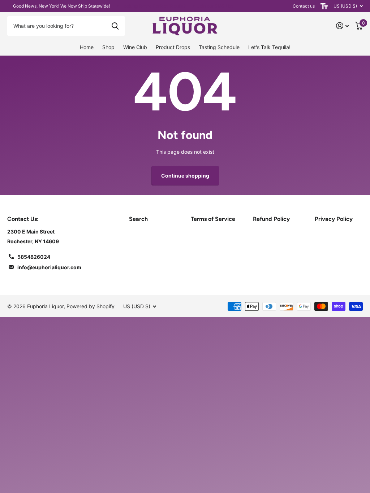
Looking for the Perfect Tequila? (153, 6)
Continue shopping (185, 176)
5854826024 (33, 257)
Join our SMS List (215, 6)
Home (87, 47)
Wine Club (135, 47)
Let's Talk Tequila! (269, 47)
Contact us (304, 6)
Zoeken (115, 26)
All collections (108, 48)
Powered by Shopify (90, 306)
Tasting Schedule (219, 47)
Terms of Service (213, 218)
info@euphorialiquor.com (49, 267)
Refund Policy (271, 218)
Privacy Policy (334, 218)
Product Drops (173, 47)
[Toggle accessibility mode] (324, 6)
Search (138, 218)
